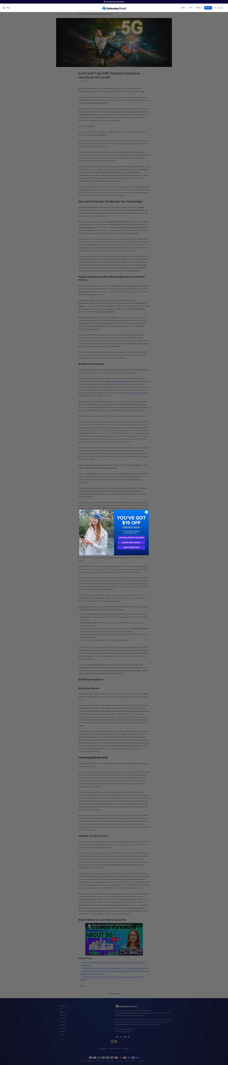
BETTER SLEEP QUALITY (131, 542)
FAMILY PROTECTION (131, 547)
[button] (6, 8)
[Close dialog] (146, 512)
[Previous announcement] (3, 1)
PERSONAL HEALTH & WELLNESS (131, 537)
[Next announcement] (224, 1)
